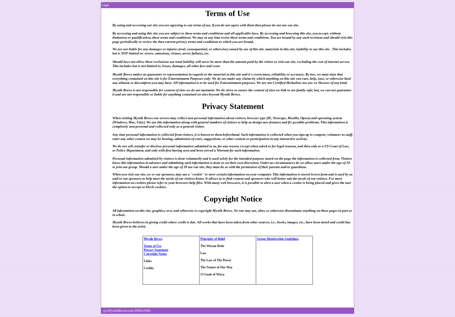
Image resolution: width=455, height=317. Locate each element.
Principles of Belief (212, 239)
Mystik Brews (153, 239)
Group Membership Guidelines (278, 239)
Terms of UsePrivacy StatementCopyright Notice (156, 250)
